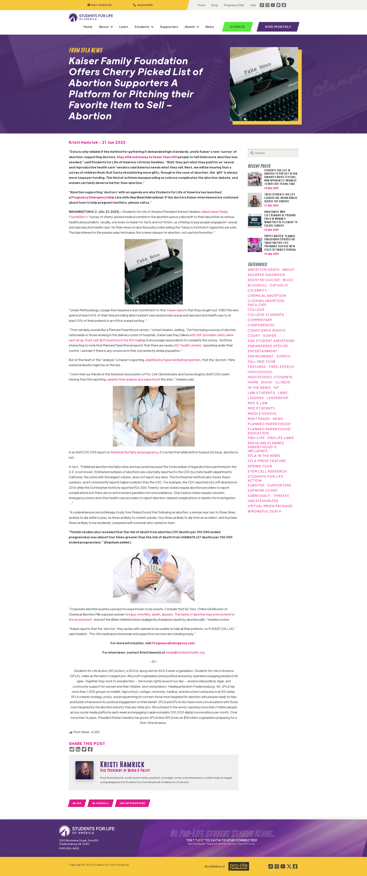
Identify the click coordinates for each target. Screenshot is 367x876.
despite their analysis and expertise (132, 379)
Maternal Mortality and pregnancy (134, 452)
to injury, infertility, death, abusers (149, 614)
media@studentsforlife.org (185, 652)
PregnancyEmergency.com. (173, 643)
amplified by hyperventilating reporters (173, 360)
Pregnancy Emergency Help (92, 197)
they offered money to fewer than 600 (147, 157)
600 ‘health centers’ (187, 345)
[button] (143, 5)
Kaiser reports (177, 310)
